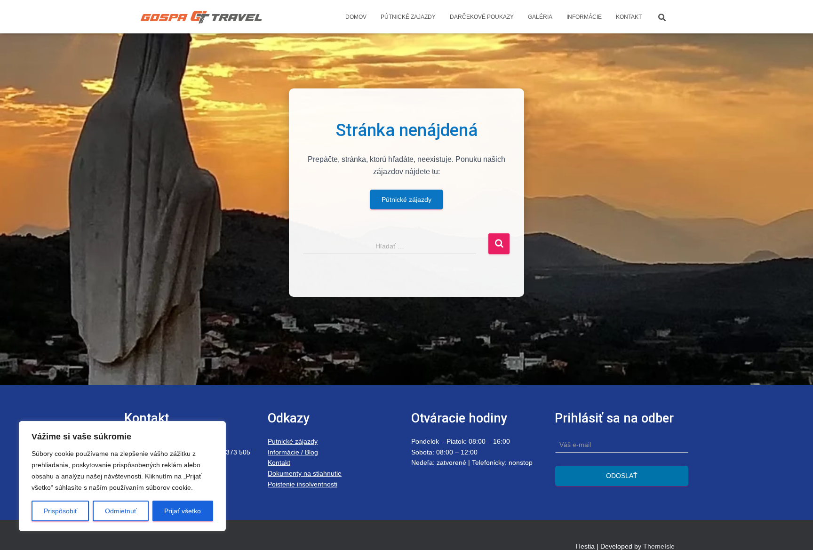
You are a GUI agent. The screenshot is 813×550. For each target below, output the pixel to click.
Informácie (584, 17)
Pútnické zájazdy (406, 199)
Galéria (540, 17)
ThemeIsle (659, 546)
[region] (122, 476)
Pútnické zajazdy (408, 17)
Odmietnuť (120, 511)
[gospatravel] (201, 17)
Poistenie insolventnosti (302, 484)
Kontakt (629, 17)
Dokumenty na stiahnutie (305, 473)
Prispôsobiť (60, 511)
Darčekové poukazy (482, 17)
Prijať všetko (182, 511)
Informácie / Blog (293, 452)
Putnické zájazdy (293, 441)
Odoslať (622, 475)
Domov (356, 17)
